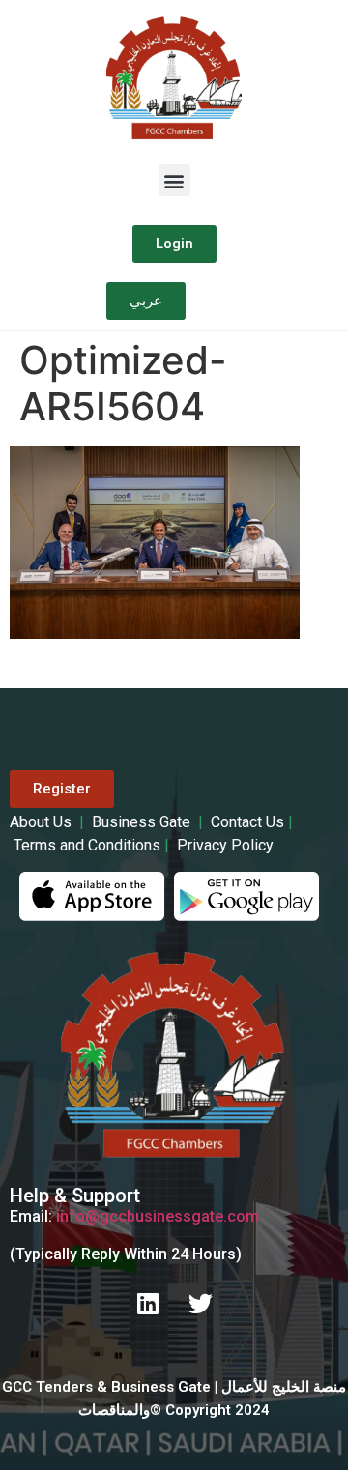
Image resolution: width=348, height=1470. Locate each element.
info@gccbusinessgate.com (157, 1216)
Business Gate (143, 822)
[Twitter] (201, 1304)
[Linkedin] (148, 1304)
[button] (174, 180)
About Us (42, 822)
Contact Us (247, 822)
